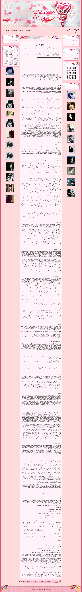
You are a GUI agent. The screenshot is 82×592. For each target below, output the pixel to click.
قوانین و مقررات (14, 30)
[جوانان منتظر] (42, 14)
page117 (24, 581)
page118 (28, 581)
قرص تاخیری (76, 55)
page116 (20, 581)
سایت (50, 91)
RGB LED (76, 43)
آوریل (58, 130)
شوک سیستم (75, 40)
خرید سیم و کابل (75, 44)
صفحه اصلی (28, 30)
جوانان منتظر (75, 87)
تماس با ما (21, 30)
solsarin (76, 56)
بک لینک (7, 30)
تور (77, 41)
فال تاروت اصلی (75, 53)
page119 (56, 582)
